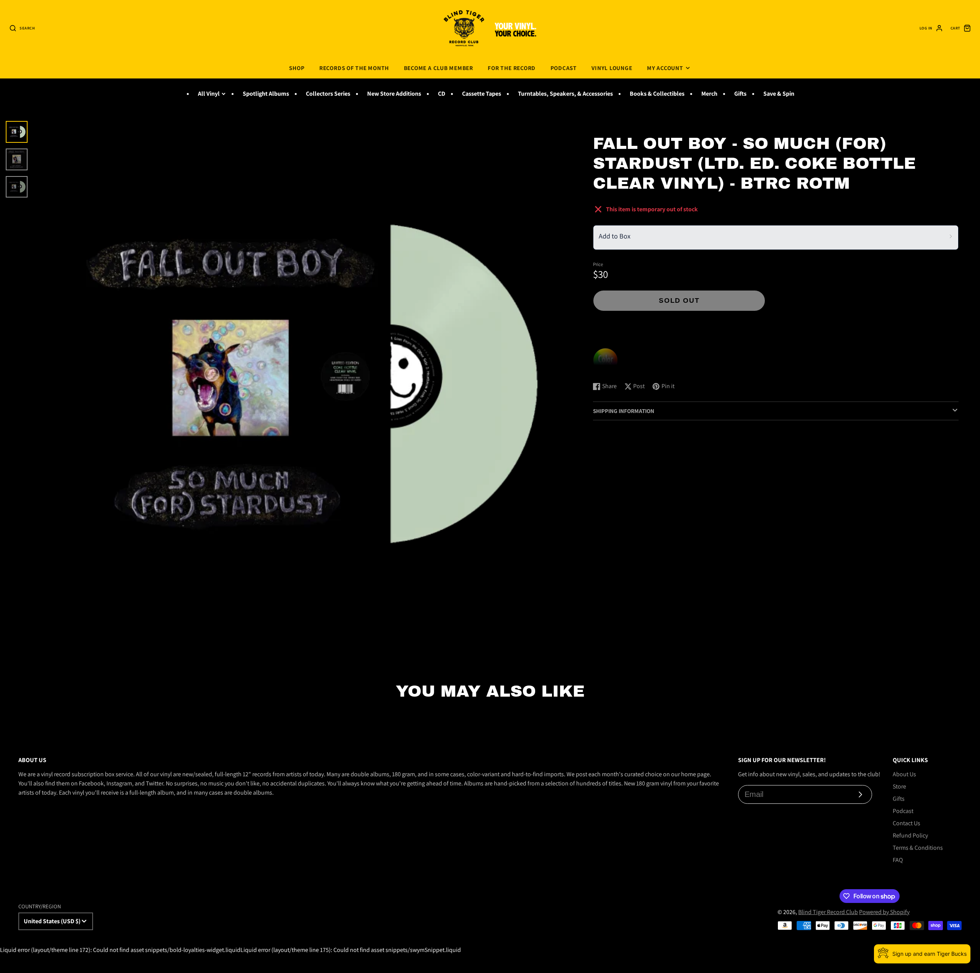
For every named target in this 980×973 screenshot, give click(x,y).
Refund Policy (910, 835)
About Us (904, 774)
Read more (608, 368)
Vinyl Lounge (611, 68)
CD (441, 94)
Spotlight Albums (266, 94)
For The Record (512, 68)
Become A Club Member (438, 68)
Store (899, 786)
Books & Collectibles (657, 94)
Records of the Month (354, 68)
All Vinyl (209, 94)
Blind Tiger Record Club (828, 912)
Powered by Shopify (884, 912)
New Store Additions (394, 94)
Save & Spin (778, 94)
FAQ (898, 860)
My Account (665, 68)
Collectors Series (328, 94)
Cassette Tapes (481, 94)
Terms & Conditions (918, 848)
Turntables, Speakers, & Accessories (565, 94)
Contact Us (906, 823)
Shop (296, 68)
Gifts (740, 94)
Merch (709, 94)
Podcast (563, 68)
